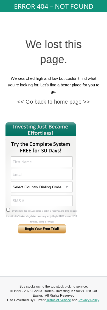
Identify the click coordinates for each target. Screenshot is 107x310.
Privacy (50, 222)
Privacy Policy (88, 300)
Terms (41, 222)
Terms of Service (58, 300)
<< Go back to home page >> (53, 102)
